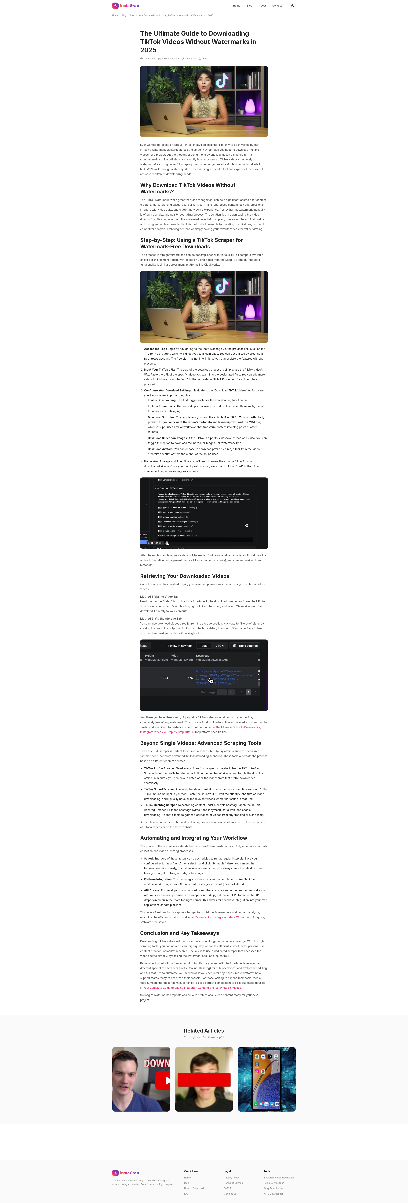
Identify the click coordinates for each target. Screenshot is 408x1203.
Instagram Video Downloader (279, 1177)
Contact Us (230, 1193)
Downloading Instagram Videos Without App (223, 917)
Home (236, 5)
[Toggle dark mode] (292, 6)
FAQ (186, 1193)
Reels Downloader (274, 1182)
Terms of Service (233, 1182)
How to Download (194, 1188)
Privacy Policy (231, 1177)
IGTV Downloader (273, 1193)
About (262, 5)
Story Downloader (273, 1188)
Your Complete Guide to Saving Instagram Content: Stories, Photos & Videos (192, 987)
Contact (277, 5)
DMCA (227, 1188)
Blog (249, 5)
